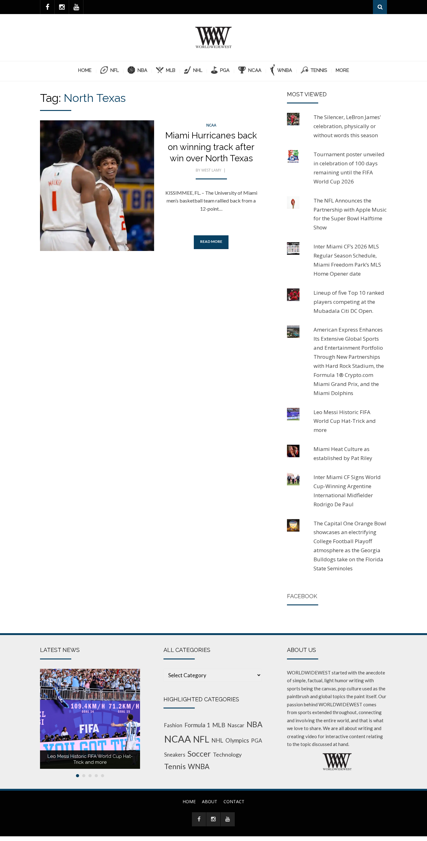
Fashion (173, 725)
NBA (255, 724)
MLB (218, 724)
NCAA (211, 125)
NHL (217, 740)
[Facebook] (47, 7)
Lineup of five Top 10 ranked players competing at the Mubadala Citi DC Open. (349, 301)
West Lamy (211, 170)
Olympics (237, 740)
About (209, 801)
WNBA (198, 766)
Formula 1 (197, 724)
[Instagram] (62, 7)
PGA (256, 740)
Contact (234, 801)
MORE (342, 70)
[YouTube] (76, 7)
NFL (201, 739)
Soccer (199, 753)
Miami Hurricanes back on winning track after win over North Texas (211, 146)
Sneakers (174, 754)
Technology (227, 754)
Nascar (236, 725)
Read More (211, 241)
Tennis (175, 766)
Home (85, 70)
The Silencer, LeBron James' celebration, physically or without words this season (347, 126)
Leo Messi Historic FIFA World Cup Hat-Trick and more (345, 421)
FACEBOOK (302, 596)
